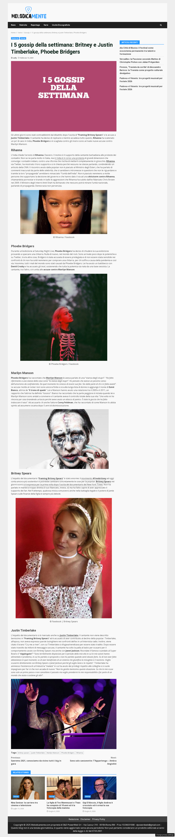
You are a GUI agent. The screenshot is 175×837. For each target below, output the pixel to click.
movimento (93, 478)
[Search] (161, 25)
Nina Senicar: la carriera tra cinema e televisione (28, 788)
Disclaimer (85, 819)
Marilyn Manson (53, 753)
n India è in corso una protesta (69, 158)
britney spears (23, 753)
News (13, 25)
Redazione (74, 819)
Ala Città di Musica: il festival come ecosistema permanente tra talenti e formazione (137, 51)
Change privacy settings (164, 835)
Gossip (23, 38)
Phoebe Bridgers (67, 753)
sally (15, 58)
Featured (15, 38)
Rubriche (23, 25)
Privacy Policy (98, 819)
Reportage (35, 25)
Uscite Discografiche (61, 25)
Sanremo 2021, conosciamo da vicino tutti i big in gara (36, 760)
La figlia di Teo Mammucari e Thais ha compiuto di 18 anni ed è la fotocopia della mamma (64, 788)
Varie (46, 25)
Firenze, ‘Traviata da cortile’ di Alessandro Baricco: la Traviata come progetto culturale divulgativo (141, 70)
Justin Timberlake (38, 753)
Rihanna (79, 753)
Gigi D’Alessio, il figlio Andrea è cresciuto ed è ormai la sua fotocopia (99, 788)
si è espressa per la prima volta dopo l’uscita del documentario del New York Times (63, 484)
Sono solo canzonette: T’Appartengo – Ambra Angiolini (93, 760)
